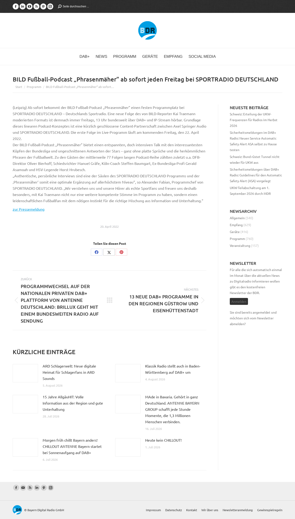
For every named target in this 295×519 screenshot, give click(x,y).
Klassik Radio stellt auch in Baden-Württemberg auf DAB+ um (173, 369)
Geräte (235, 232)
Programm (237, 238)
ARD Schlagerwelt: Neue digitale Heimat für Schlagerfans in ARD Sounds (69, 372)
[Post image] (25, 373)
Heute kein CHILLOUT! (163, 440)
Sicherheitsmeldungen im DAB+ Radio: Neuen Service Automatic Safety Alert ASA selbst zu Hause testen (253, 141)
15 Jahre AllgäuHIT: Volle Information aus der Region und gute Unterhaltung (73, 402)
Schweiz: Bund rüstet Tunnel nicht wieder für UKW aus (255, 159)
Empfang (236, 225)
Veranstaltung (240, 245)
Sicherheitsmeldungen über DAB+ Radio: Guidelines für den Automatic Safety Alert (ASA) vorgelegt (256, 175)
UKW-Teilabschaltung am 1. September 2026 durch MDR (250, 190)
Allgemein (237, 218)
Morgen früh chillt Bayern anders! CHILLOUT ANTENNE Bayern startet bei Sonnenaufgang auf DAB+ (72, 446)
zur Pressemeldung (28, 209)
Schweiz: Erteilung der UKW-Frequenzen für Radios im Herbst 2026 (253, 120)
